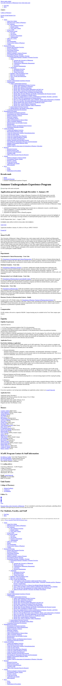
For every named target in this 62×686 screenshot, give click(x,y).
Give (14, 15)
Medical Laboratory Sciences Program (17, 556)
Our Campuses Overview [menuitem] (16, 25)
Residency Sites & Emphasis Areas (19, 576)
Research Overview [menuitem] (12, 149)
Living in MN (10, 533)
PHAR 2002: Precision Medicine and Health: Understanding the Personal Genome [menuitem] (35, 93)
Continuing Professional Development (17, 623)
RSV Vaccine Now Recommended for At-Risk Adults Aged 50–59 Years (32, 588)
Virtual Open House (19, 575)
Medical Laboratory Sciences (14, 628)
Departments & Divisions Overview (16, 626)
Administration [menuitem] (14, 37)
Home (5, 177)
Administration (14, 540)
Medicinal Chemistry (12, 630)
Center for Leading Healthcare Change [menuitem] (17, 137)
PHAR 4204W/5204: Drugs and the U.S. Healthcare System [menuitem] (29, 102)
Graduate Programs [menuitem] (12, 51)
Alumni (12, 591)
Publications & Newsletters (14, 684)
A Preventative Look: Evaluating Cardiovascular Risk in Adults (30, 580)
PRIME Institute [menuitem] (11, 144)
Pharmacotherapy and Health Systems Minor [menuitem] (21, 108)
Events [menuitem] (9, 169)
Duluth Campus (14, 530)
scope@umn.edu (50, 390)
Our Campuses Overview (16, 528)
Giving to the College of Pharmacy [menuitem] (16, 43)
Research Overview (12, 662)
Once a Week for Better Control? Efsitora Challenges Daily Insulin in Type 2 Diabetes (35, 586)
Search (3, 9)
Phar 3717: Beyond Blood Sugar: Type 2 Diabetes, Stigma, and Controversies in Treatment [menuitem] (37, 99)
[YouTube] (31, 502)
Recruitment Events (19, 573)
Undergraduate (11, 595)
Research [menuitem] (6, 147)
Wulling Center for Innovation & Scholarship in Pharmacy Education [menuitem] (24, 146)
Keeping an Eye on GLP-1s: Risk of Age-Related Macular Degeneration (32, 585)
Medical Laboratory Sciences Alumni (16, 671)
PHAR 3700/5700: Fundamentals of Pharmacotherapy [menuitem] (27, 98)
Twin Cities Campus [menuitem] (15, 28)
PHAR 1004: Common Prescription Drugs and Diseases (28, 604)
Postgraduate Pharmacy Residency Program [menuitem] (18, 56)
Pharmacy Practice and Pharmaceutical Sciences (19, 639)
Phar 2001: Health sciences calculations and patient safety (28, 605)
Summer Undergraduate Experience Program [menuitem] (18, 80)
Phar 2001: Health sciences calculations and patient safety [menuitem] (28, 92)
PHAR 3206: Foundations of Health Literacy (25, 608)
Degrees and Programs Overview (15, 550)
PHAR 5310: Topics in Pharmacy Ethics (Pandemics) (27, 618)
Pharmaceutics (10, 637)
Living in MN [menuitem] (10, 30)
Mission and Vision (18, 565)
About (5, 522)
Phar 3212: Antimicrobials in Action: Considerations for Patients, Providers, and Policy (36, 610)
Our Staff (12, 535)
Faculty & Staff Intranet (7, 15)
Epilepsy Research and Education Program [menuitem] (18, 140)
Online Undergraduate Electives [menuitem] (18, 83)
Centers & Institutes (9, 641)
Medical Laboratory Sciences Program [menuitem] (17, 53)
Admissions (13, 570)
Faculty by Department (16, 538)
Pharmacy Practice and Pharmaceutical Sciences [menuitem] (19, 125)
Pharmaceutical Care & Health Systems (17, 636)
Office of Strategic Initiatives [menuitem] (14, 121)
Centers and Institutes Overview (15, 643)
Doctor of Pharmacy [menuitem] (12, 48)
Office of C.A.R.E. (12, 541)
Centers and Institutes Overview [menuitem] (15, 130)
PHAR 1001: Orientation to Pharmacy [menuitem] (23, 86)
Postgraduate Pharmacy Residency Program (18, 559)
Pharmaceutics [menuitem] (10, 124)
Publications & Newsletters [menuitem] (14, 170)
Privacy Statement (9, 520)
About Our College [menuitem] (12, 21)
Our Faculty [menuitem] (13, 34)
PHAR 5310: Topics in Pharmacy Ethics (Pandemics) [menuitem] (27, 105)
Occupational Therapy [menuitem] (12, 118)
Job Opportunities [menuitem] (11, 41)
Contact (9, 547)
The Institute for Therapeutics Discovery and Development (22, 655)
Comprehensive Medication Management (24, 566)
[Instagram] (31, 499)
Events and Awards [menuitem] (12, 162)
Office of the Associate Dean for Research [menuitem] (18, 154)
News (5, 679)
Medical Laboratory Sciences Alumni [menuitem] (16, 157)
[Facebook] (31, 497)
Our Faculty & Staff (12, 534)
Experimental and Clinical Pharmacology (17, 627)
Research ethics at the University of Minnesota (12, 506)
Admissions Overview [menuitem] (19, 69)
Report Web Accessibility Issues (20, 520)
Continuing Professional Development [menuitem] (17, 109)
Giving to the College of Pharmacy (16, 546)
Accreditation (7, 491)
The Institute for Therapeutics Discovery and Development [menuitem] (22, 141)
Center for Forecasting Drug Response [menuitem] (17, 136)
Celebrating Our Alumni (13, 676)
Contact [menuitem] (9, 44)
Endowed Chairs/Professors (14, 665)
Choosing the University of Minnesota (23, 563)
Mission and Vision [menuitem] (18, 61)
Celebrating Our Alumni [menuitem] (13, 163)
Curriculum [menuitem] (16, 64)
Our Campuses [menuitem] (11, 24)
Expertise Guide (11, 666)
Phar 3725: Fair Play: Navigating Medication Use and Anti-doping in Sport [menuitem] (33, 101)
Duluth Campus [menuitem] (14, 27)
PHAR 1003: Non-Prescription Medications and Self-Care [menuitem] (28, 89)
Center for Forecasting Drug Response (17, 649)
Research (6, 660)
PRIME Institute (11, 657)
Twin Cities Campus (15, 531)
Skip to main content (6, 1)
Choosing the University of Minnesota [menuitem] (23, 60)
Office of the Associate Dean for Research (18, 668)
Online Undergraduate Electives (18, 596)
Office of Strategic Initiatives (14, 634)
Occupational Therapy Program (15, 557)
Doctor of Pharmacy (12, 551)
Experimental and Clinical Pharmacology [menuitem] (17, 114)
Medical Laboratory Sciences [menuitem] (14, 115)
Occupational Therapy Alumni (15, 672)
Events (9, 682)
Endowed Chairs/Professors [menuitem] (14, 152)
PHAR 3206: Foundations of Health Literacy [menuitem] (25, 95)
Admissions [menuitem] (13, 67)
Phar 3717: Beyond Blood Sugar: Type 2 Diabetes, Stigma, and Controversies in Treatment (37, 612)
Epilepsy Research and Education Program (18, 653)
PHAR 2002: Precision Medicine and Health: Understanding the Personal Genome (35, 607)
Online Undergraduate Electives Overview (24, 598)
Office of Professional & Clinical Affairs (17, 633)
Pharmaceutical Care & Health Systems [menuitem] (17, 122)
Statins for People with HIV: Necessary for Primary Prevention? (30, 589)
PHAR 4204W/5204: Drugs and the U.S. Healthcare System (29, 615)
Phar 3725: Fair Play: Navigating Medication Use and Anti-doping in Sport (33, 614)
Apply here (3, 224)
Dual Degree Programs (13, 553)
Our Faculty (13, 537)
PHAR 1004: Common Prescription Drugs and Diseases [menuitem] (28, 91)
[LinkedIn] (31, 500)
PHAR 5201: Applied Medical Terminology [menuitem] (25, 104)
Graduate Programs (12, 554)
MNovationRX (11, 678)
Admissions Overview (19, 572)
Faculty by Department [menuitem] (16, 35)
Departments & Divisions (10, 624)
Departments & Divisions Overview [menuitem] (16, 112)
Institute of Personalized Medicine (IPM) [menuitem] (17, 143)
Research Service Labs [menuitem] (13, 150)
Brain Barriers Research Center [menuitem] (15, 131)
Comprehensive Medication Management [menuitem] (24, 63)
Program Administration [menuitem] (20, 66)
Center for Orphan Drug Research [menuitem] (15, 138)
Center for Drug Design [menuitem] (13, 134)
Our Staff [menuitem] (12, 32)
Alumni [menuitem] (12, 77)
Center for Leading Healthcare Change (17, 650)
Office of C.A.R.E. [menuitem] (12, 38)
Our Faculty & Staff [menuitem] (12, 31)
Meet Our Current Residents (17, 578)
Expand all (3, 230)
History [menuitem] (9, 40)
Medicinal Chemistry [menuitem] (12, 117)
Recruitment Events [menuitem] (19, 70)
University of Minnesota (16, 518)
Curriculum (16, 567)
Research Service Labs (13, 663)
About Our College (12, 524)
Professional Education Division (15, 640)
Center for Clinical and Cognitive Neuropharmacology (21, 646)
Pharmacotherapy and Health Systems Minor (21, 621)
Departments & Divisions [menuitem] (10, 111)
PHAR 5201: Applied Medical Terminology (25, 617)
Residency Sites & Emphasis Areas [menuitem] (19, 73)
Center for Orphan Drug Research (15, 652)
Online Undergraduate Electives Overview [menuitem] (24, 85)
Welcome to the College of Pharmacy (16, 525)
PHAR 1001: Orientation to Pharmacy (23, 599)
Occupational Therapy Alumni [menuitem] (15, 159)
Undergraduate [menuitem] (11, 82)
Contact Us (7, 489)
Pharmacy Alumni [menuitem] (11, 160)
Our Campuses (11, 527)
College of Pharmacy (6, 12)
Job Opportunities (11, 544)
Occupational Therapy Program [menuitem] (15, 54)
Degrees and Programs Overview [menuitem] (15, 47)
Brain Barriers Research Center (15, 644)
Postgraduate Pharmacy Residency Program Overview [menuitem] (24, 57)
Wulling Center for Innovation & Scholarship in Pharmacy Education (24, 659)
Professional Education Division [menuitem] (15, 127)
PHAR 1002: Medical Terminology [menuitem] (23, 88)
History (9, 543)
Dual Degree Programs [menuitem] (13, 50)
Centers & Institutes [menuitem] (9, 128)
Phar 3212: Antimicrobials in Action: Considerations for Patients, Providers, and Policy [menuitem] (36, 96)
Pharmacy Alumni (11, 673)
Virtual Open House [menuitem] (19, 72)
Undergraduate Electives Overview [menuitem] (19, 107)
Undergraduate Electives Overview (19, 620)
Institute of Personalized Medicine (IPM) (17, 656)
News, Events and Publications (18, 579)
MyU (5, 7)
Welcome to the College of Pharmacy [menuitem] (16, 22)
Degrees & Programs (9, 179)
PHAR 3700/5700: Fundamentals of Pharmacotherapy (27, 611)
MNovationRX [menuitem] (11, 165)
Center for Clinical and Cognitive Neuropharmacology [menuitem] (21, 133)
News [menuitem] (5, 166)
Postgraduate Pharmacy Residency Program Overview (24, 560)
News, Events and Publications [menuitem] (18, 76)
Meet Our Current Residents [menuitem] (17, 75)
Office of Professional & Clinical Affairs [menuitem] (17, 120)
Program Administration (20, 569)
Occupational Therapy (12, 631)
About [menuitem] (5, 19)
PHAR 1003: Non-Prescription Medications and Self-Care (28, 602)
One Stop (6, 5)
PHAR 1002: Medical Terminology (23, 601)
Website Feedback (8, 488)
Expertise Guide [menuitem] (11, 153)
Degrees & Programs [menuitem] (9, 45)
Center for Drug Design (13, 647)
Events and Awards (12, 675)
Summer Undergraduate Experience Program (18, 594)
